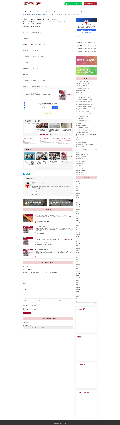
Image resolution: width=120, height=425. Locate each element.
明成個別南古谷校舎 (79, 160)
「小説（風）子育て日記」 (80, 85)
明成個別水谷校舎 (79, 167)
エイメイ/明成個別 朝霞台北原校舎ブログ (83, 103)
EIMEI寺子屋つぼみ (79, 87)
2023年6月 (78, 248)
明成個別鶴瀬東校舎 (79, 168)
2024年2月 (78, 234)
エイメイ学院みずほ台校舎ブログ (30, 23)
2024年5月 (78, 229)
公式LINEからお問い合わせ (74, 4)
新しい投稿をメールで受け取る (29, 309)
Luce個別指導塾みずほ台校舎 (61, 21)
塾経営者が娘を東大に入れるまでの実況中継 (84, 144)
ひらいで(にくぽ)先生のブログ (81, 127)
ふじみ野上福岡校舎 (79, 129)
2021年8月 (78, 287)
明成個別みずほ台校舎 (80, 156)
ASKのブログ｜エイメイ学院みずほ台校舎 (46, 21)
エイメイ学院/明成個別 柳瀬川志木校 (82, 106)
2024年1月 (78, 236)
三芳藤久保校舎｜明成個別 (80, 132)
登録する (55, 107)
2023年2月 (78, 255)
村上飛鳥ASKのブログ (86, 24)
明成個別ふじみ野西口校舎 (80, 154)
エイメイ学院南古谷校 (80, 114)
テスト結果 (78, 123)
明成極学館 (78, 172)
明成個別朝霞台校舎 (79, 165)
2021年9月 (78, 286)
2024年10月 (78, 220)
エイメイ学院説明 (79, 118)
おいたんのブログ (79, 122)
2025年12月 (78, 195)
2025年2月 (78, 213)
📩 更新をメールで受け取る (86, 30)
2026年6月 (78, 184)
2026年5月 (78, 186)
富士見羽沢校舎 (78, 146)
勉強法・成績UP (79, 140)
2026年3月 (78, 190)
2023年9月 (78, 243)
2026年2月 (78, 192)
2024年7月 (78, 225)
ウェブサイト (35, 194)
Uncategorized (79, 94)
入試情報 (77, 139)
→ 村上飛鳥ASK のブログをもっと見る (48, 134)
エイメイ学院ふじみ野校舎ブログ (82, 111)
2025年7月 (78, 204)
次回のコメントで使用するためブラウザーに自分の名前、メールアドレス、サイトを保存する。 (44, 300)
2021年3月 (78, 296)
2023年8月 (78, 245)
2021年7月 (78, 289)
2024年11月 (78, 218)
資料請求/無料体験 (91, 4)
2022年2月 (78, 277)
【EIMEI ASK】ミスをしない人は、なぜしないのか (86, 46)
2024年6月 (78, 227)
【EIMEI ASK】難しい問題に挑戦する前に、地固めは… (86, 49)
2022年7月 (78, 268)
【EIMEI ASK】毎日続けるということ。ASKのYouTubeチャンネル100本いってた (30, 140)
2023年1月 (78, 257)
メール (25, 289)
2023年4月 (78, 252)
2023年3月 (78, 254)
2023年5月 (78, 250)
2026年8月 (78, 181)
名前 (24, 283)
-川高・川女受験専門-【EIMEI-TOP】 (82, 81)
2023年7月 (78, 247)
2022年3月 (78, 275)
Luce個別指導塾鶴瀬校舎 (80, 90)
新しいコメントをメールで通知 (29, 305)
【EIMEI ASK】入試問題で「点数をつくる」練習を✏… (86, 52)
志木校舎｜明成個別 (79, 148)
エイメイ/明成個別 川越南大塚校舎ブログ (83, 99)
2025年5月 (78, 208)
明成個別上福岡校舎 (79, 158)
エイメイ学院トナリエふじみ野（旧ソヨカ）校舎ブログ (86, 108)
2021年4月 (78, 294)
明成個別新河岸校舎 (79, 163)
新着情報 (39, 23)
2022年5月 (78, 271)
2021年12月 (78, 280)
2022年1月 (78, 278)
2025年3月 (78, 211)
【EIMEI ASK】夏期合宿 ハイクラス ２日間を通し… (86, 39)
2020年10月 (78, 298)
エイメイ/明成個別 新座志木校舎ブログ (83, 101)
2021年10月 (78, 284)
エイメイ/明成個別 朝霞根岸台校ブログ (83, 104)
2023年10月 (78, 241)
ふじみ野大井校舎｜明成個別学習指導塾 (83, 130)
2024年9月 (78, 222)
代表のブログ (78, 137)
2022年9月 (78, 264)
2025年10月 (78, 199)
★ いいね (48, 113)
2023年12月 (78, 238)
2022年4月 (78, 273)
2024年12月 (78, 216)
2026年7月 (78, 183)
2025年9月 (78, 200)
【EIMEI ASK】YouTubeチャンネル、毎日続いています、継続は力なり (63, 140)
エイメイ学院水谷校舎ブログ (81, 116)
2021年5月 (78, 293)
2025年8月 (78, 202)
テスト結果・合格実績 (80, 125)
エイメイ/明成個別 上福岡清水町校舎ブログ (84, 97)
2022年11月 (78, 261)
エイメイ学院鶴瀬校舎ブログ (81, 120)
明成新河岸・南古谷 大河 (80, 170)
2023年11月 (78, 239)
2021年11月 (78, 282)
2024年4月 (78, 231)
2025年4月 (78, 209)
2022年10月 (78, 262)
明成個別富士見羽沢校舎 (80, 161)
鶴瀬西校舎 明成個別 (80, 174)
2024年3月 (78, 232)
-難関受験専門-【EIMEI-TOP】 (81, 83)
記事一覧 (35, 191)
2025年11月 (78, 197)
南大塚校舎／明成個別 (80, 142)
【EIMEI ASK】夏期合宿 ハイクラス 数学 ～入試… (86, 43)
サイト (24, 295)
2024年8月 (78, 223)
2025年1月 (78, 215)
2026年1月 (78, 193)
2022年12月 (78, 259)
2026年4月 (78, 188)
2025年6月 (78, 206)
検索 (76, 301)
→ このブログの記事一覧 (86, 32)
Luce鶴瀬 (77, 92)
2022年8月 (78, 266)
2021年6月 (78, 291)
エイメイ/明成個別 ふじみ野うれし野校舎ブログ (84, 95)
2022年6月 (78, 270)
